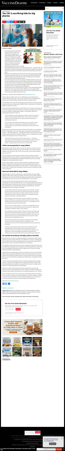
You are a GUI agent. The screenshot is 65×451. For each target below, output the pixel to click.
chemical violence (31, 290)
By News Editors (51, 72)
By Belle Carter (50, 59)
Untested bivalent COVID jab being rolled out (53, 139)
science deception (21, 293)
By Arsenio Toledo (51, 77)
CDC (25, 290)
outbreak (49, 2)
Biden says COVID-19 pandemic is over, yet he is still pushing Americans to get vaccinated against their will (53, 62)
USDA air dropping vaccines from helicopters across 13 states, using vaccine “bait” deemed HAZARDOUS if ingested (53, 124)
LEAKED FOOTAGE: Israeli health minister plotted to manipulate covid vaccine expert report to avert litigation (52, 160)
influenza (55, 2)
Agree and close (53, 443)
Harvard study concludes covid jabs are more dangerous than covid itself (53, 99)
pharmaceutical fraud (12, 293)
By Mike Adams (51, 126)
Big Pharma (12, 290)
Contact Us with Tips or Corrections (32, 443)
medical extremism (31, 292)
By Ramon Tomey (51, 107)
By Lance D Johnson (51, 96)
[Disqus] (22, 377)
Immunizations (12, 292)
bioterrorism (42, 2)
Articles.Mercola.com (30, 94)
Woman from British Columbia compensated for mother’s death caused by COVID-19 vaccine (53, 111)
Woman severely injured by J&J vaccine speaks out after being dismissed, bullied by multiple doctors (53, 94)
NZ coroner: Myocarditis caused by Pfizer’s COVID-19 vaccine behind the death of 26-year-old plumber (53, 105)
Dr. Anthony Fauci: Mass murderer (50, 71)
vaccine (28, 293)
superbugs (61, 2)
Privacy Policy (32, 446)
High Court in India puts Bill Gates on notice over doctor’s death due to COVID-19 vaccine (53, 75)
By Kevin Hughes (51, 113)
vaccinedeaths (34, 2)
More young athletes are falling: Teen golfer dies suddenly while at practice (53, 155)
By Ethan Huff (50, 90)
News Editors (12, 19)
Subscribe (58, 449)
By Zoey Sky (50, 65)
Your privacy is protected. (9, 312)
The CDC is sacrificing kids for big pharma (52, 67)
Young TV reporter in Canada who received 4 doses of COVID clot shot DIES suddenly (53, 57)
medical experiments (22, 292)
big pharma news (20, 290)
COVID (7, 292)
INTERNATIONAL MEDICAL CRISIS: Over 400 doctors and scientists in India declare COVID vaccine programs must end (53, 130)
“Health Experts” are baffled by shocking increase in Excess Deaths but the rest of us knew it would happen (53, 81)
